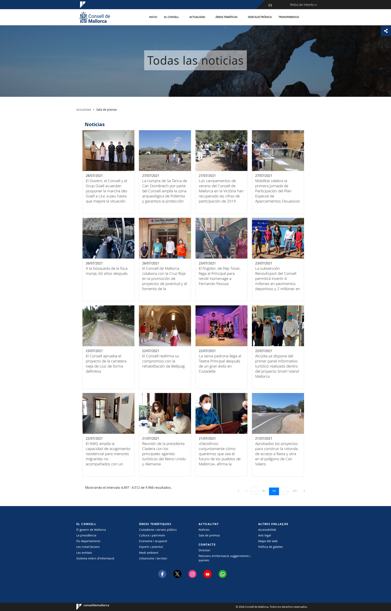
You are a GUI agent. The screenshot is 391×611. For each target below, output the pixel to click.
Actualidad (197, 17)
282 (275, 490)
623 (296, 490)
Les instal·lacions (88, 547)
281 (265, 490)
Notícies (204, 530)
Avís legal (264, 535)
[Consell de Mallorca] (94, 17)
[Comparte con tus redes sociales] (386, 31)
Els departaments (88, 541)
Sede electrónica (260, 17)
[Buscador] (307, 17)
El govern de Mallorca (91, 530)
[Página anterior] (238, 490)
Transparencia (289, 17)
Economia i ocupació (153, 541)
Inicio (153, 17)
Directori (204, 550)
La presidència (86, 535)
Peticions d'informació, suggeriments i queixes (224, 558)
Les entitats (84, 553)
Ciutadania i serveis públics (158, 530)
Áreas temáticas (226, 17)
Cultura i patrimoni (152, 535)
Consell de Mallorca (88, 607)
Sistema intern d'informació (95, 558)
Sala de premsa (209, 535)
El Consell (171, 17)
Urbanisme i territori (153, 558)
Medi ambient (148, 553)
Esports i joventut (151, 547)
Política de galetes (270, 547)
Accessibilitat (267, 530)
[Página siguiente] (304, 490)
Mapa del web (268, 541)
